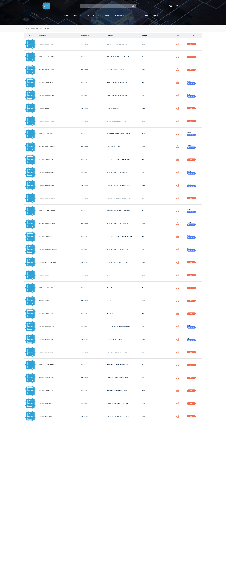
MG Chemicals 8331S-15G (46, 82)
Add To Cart (191, 83)
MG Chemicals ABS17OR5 (46, 365)
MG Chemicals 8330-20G (46, 44)
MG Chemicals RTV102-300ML (47, 185)
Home (66, 16)
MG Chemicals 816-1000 (46, 313)
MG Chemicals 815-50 (45, 275)
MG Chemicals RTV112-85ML (47, 198)
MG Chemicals (45, 28)
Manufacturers (120, 16)
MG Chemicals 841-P (45, 108)
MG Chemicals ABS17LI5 (46, 390)
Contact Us (157, 16)
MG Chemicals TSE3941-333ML (48, 262)
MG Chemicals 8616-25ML (46, 339)
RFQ (191, 44)
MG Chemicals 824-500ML (46, 134)
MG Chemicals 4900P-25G (46, 326)
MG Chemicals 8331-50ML (46, 121)
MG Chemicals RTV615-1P (46, 236)
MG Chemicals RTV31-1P (46, 159)
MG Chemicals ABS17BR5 (46, 377)
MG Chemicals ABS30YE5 (46, 416)
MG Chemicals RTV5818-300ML (48, 249)
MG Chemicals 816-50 (45, 300)
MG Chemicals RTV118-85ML (47, 211)
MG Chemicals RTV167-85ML (47, 223)
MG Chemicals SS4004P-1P (46, 146)
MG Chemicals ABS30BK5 (46, 403)
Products (77, 16)
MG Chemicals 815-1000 (46, 288)
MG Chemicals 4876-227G (46, 57)
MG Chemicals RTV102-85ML (47, 172)
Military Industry (92, 16)
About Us (135, 16)
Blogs (146, 16)
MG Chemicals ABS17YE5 (46, 352)
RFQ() (107, 16)
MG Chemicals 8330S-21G (46, 95)
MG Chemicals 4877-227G (46, 69)
